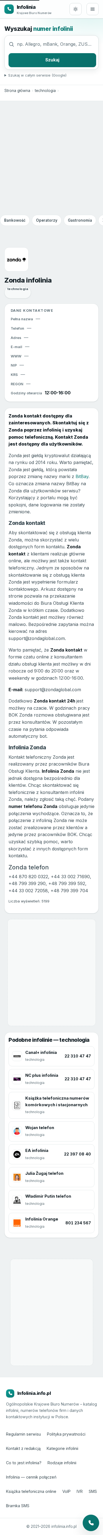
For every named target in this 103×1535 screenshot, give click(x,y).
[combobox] (56, 44)
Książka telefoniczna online (31, 1491)
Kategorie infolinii (62, 1448)
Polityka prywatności (66, 1434)
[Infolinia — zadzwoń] (91, 1523)
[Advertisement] (51, 157)
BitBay (82, 476)
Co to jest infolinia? (23, 1462)
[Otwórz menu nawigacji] (93, 9)
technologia (45, 90)
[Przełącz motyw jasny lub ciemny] (75, 9)
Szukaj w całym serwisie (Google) (37, 75)
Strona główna (17, 90)
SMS (93, 1491)
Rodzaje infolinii (62, 1462)
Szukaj (52, 60)
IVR (80, 1491)
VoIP (66, 1491)
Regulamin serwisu (23, 1434)
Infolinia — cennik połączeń (31, 1477)
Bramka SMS (17, 1505)
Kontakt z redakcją (23, 1448)
